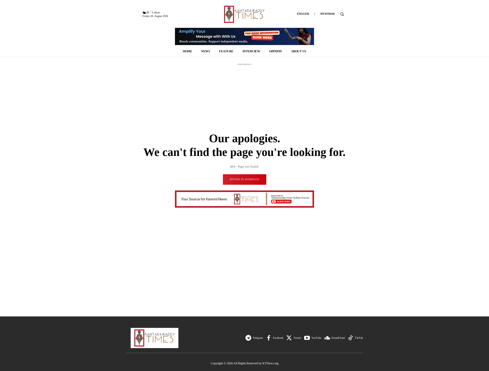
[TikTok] (350, 338)
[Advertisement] (244, 90)
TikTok (359, 337)
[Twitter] (289, 338)
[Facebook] (268, 338)
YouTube (316, 337)
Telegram (258, 337)
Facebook (278, 337)
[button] (342, 14)
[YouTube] (307, 338)
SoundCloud (338, 337)
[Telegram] (248, 338)
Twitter (297, 337)
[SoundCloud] (327, 338)
